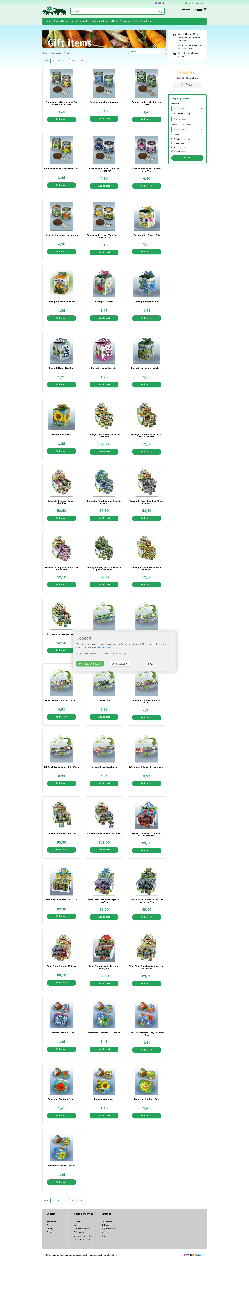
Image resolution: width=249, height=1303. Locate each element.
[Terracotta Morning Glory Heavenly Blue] (146, 1014)
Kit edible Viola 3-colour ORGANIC (61, 700)
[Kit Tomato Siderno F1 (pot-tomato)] (146, 748)
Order (203, 3)
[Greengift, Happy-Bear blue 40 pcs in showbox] (146, 482)
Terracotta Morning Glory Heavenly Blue (147, 1034)
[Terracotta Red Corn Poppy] (61, 1080)
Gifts (112, 21)
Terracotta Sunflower (104, 1099)
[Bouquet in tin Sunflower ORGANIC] (61, 150)
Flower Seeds (97, 21)
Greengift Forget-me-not (147, 301)
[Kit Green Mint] (104, 682)
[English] (159, 3)
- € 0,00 (192, 10)
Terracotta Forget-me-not (61, 1033)
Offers (187, 3)
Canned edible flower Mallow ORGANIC (146, 169)
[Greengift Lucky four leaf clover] (146, 349)
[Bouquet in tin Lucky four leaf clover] (146, 83)
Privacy (50, 1229)
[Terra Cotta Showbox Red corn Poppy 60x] (104, 947)
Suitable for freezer (181, 152)
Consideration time (82, 1239)
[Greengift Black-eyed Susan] (61, 283)
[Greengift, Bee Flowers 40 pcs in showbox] (104, 416)
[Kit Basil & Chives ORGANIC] (104, 615)
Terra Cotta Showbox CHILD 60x (61, 900)
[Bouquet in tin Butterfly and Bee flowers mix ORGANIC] (61, 83)
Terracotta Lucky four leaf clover (104, 1033)
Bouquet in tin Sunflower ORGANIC (61, 168)
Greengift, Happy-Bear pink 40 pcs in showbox (61, 568)
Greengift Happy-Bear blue (61, 368)
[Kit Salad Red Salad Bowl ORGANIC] (61, 748)
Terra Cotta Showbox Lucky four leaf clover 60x (147, 901)
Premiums (125, 21)
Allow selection (120, 663)
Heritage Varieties (180, 148)
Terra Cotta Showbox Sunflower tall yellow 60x (146, 967)
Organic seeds (179, 143)
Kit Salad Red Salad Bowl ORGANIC (61, 767)
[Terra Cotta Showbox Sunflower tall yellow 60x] (146, 947)
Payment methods (81, 1229)
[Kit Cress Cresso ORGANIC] (146, 615)
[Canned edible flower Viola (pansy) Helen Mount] (104, 216)
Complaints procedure (83, 1236)
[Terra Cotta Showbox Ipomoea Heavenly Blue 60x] (146, 814)
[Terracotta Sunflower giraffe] (61, 1147)
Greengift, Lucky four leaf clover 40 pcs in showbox (104, 568)
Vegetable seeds (62, 21)
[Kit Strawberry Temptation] (104, 748)
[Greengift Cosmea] (104, 283)
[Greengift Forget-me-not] (146, 283)
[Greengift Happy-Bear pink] (104, 349)
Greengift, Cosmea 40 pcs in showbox (61, 502)
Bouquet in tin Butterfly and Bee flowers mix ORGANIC (61, 103)
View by (45, 61)
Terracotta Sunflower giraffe (61, 1165)
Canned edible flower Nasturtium (61, 235)
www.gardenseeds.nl (79, 1255)
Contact (195, 3)
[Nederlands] (156, 3)
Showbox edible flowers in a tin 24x (104, 833)
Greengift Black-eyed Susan (61, 301)
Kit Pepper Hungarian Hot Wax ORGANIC (147, 701)
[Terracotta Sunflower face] (146, 1080)
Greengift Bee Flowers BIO (147, 235)
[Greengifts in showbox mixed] (61, 615)
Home (48, 21)
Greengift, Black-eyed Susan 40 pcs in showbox (146, 435)
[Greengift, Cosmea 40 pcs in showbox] (61, 482)
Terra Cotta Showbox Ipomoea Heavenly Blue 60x (147, 834)
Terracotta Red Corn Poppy (61, 1099)
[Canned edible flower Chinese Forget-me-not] (104, 150)
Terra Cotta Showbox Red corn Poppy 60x (104, 967)
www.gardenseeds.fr (95, 1255)
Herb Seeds (82, 21)
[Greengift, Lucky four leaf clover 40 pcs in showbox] (104, 549)
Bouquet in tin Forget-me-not (104, 102)
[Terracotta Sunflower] (104, 1080)
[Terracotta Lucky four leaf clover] (104, 1014)
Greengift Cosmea (104, 301)
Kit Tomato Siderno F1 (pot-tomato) (146, 767)
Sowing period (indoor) (180, 114)
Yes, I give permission (90, 663)
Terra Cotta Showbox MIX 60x (61, 966)
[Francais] (163, 3)
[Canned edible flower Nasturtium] (61, 216)
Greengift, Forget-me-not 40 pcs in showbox (104, 502)
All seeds (105, 1232)
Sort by (64, 61)
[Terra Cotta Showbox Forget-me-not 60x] (104, 881)
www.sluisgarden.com (111, 1255)
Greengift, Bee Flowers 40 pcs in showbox (104, 435)
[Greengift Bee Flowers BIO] (147, 216)
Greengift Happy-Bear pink (104, 368)
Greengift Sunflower (61, 434)
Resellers (146, 21)
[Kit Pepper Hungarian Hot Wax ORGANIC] (146, 682)
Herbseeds (105, 1225)
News (136, 21)
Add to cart (61, 119)
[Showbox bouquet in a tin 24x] (61, 814)
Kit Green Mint (104, 700)
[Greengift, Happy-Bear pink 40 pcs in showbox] (61, 549)
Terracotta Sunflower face (146, 1099)
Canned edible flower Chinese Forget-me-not (104, 169)
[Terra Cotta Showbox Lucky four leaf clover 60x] (146, 881)
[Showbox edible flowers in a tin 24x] (104, 814)
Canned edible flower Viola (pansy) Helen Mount (104, 236)
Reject (149, 663)
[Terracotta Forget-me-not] (61, 1014)
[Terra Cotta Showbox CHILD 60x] (61, 881)
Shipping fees (79, 1232)
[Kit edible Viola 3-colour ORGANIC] (61, 682)
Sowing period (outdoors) (181, 124)
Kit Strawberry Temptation (104, 767)
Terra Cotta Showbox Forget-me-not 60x (104, 901)
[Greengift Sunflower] (61, 416)
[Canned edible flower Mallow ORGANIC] (146, 150)
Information (51, 1222)
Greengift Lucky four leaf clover (146, 368)
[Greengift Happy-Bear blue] (61, 349)
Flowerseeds (106, 1222)
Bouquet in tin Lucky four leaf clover (146, 103)
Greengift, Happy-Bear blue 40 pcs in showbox (147, 502)
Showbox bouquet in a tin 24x (61, 833)
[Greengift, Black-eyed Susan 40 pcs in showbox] (146, 416)
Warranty (78, 1225)
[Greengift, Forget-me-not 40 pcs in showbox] (104, 482)
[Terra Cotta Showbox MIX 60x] (61, 947)
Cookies (50, 1232)
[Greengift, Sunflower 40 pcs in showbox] (146, 549)
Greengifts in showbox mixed (61, 634)
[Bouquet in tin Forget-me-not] (104, 83)
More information (105, 647)
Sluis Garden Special (181, 139)
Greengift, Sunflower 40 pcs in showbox (147, 568)
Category (175, 103)
